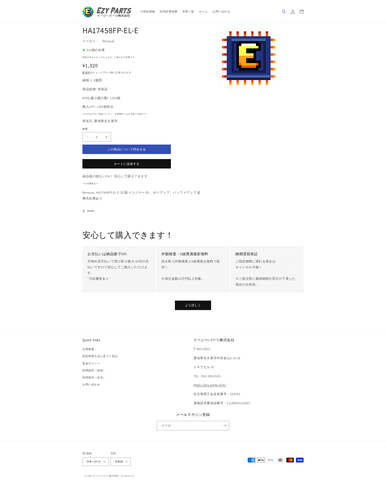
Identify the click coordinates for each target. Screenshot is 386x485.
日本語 (119, 461)
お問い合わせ (91, 384)
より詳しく (193, 305)
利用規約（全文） (94, 377)
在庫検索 (88, 349)
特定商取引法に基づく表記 (100, 356)
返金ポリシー (91, 363)
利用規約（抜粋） (94, 370)
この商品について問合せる (126, 149)
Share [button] (90, 211)
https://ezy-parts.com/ (209, 385)
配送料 (86, 72)
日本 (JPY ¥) (94, 461)
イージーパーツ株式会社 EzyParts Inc (115, 475)
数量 (85, 129)
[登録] (224, 425)
